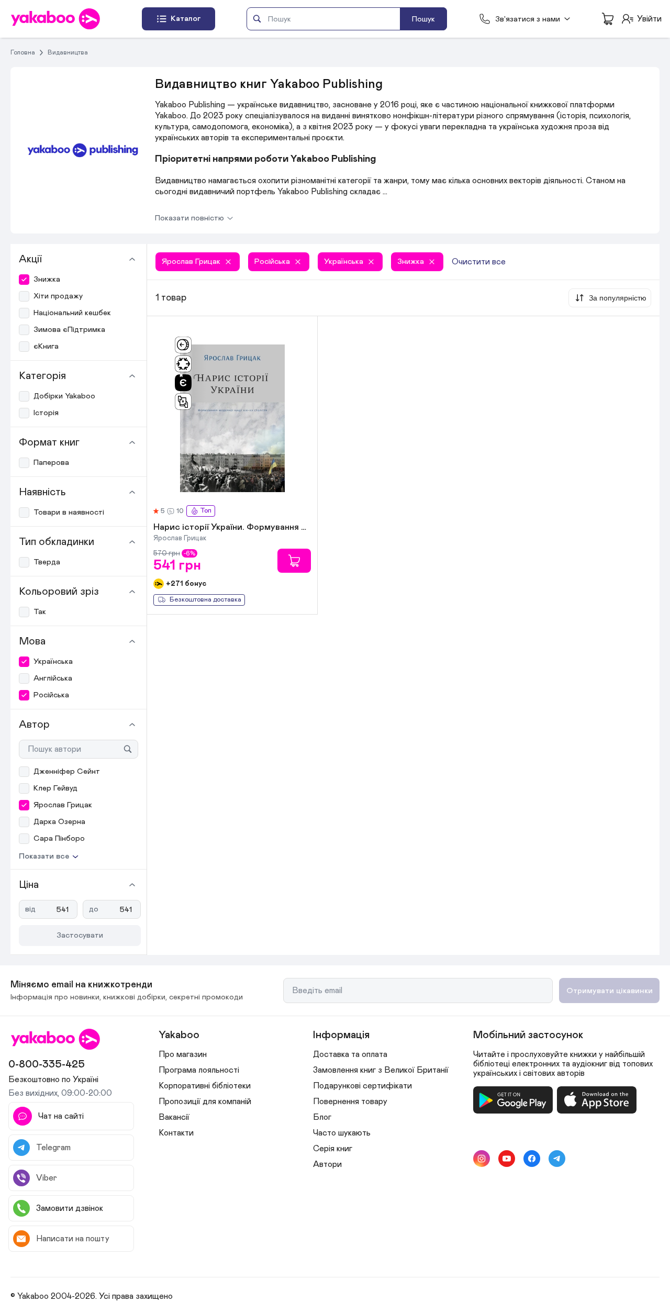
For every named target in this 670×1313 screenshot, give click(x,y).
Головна (22, 52)
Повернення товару (350, 1101)
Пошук (423, 19)
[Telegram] (557, 1158)
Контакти (176, 1133)
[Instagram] (481, 1158)
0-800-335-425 (46, 1064)
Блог (322, 1117)
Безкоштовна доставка (205, 599)
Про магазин (183, 1054)
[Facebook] (531, 1158)
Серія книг (332, 1148)
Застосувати (80, 935)
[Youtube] (506, 1158)
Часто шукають (342, 1133)
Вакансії (174, 1117)
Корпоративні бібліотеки (205, 1086)
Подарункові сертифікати (362, 1086)
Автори (327, 1164)
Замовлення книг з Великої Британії (381, 1070)
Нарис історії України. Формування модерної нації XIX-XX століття (232, 528)
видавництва (68, 52)
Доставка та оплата (350, 1054)
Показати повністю (189, 218)
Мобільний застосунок (528, 1035)
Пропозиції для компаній (205, 1101)
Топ (205, 510)
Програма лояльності (199, 1070)
